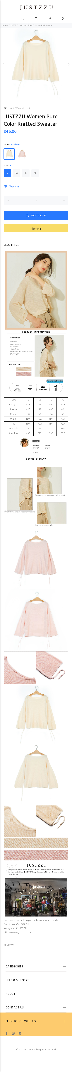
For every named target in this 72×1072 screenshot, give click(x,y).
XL (35, 173)
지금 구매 (36, 229)
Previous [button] (3, 64)
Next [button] (68, 64)
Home (5, 25)
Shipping (14, 186)
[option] (36, 64)
